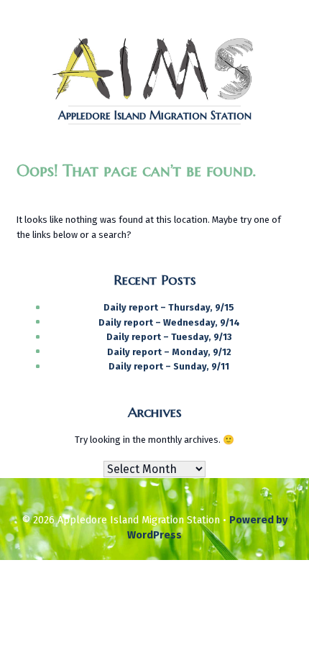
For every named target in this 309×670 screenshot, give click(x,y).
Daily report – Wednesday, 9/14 (169, 322)
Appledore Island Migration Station (155, 115)
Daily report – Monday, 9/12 (169, 352)
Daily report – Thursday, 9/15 (168, 307)
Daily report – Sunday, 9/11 (169, 366)
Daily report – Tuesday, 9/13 (169, 336)
